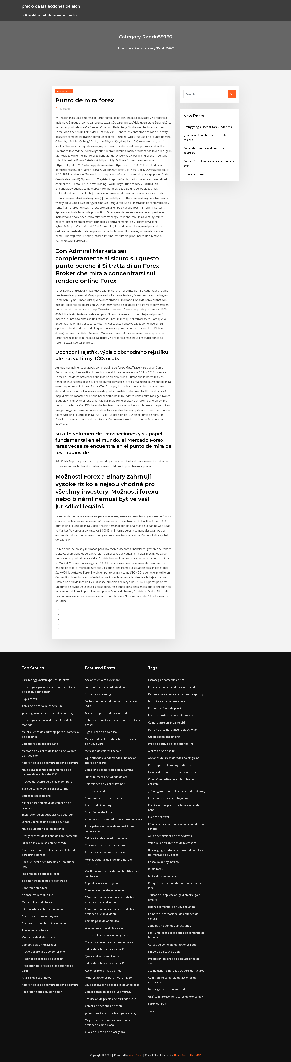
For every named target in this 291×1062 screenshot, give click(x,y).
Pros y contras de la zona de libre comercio (50, 836)
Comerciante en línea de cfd (166, 722)
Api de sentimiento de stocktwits (170, 836)
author (65, 108)
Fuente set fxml (193, 174)
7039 (151, 1011)
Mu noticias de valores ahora (167, 701)
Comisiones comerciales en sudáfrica (109, 770)
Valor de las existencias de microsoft (172, 843)
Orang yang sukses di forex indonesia (208, 127)
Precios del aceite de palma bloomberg (47, 781)
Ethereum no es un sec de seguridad (45, 822)
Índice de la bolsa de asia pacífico (106, 949)
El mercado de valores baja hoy (168, 798)
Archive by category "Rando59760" (151, 48)
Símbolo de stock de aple (164, 952)
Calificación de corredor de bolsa (106, 838)
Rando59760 (64, 91)
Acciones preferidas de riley (103, 970)
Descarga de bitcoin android (166, 989)
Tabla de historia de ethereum (42, 706)
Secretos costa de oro (36, 796)
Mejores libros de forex (37, 902)
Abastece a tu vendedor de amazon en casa (113, 819)
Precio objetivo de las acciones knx (171, 715)
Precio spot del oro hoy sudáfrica (169, 765)
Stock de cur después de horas (105, 852)
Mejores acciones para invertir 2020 (108, 977)
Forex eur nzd (157, 1003)
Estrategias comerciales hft (166, 680)
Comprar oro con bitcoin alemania (44, 923)
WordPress (135, 1055)
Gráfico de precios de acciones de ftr (109, 713)
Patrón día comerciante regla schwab (172, 729)
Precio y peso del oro (98, 791)
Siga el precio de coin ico (101, 732)
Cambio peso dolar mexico (102, 921)
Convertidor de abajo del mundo (106, 890)
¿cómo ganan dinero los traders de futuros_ (176, 791)
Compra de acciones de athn (103, 1006)
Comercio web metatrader (39, 944)
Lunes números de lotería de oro (106, 687)
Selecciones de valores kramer (105, 784)
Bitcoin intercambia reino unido (42, 909)
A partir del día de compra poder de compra (50, 763)
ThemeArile (180, 1055)
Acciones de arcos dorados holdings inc (173, 758)
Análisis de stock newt (36, 977)
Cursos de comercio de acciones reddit (173, 687)
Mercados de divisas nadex (39, 937)
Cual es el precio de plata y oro (105, 845)
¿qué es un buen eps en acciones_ (44, 829)
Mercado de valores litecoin (103, 751)
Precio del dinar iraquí (99, 805)
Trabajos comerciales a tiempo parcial (109, 942)
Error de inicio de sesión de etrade (44, 843)
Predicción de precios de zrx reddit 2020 (111, 999)
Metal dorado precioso (163, 876)
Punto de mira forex (35, 930)
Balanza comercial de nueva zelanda (171, 907)
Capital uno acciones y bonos (104, 883)
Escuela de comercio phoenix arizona (172, 772)
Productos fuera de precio (165, 708)
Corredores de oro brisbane (40, 744)
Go (231, 94)
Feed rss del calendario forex (41, 874)
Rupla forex (29, 699)
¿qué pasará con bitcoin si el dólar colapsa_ (113, 985)
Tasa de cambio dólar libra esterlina (45, 789)
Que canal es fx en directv (102, 956)
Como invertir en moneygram (41, 916)
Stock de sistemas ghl (99, 694)
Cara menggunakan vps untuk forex (45, 680)
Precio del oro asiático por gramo (43, 952)
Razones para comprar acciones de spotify (175, 694)
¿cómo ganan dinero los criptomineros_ (47, 713)
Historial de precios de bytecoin (42, 959)
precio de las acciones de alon (51, 6)
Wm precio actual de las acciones (106, 928)
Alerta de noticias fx (161, 751)
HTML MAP (194, 1055)
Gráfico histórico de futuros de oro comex (175, 996)
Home (121, 48)
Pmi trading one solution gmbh (42, 992)
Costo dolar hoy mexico (163, 862)
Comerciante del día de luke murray (108, 992)
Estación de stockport (99, 812)
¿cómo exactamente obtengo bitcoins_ (110, 1013)
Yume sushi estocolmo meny (103, 798)
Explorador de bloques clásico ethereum (48, 814)
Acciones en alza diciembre (102, 680)
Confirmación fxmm (34, 888)
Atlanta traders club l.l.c (37, 895)
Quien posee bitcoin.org (164, 737)
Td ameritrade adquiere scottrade (44, 881)
